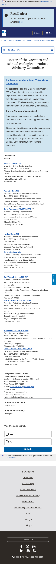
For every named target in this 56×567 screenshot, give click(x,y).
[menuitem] (28, 405)
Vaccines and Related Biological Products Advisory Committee (29, 40)
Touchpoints (9, 457)
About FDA (28, 478)
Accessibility (28, 483)
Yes (11, 434)
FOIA (28, 513)
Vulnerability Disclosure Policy (28, 507)
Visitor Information (28, 489)
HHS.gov (28, 519)
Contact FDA (28, 540)
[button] (11, 191)
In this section (11, 50)
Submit (28, 449)
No (11, 441)
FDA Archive (28, 472)
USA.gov (28, 525)
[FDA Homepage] (4, 33)
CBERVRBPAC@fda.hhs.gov (22, 387)
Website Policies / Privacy (28, 495)
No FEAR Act (28, 501)
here (21, 22)
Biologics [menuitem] (8, 413)
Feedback (54, 279)
